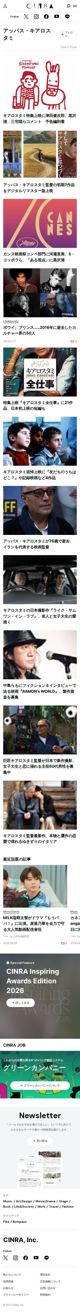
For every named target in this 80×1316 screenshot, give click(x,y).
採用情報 (8, 1281)
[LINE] (67, 17)
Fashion (68, 1206)
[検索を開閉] (68, 6)
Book (7, 1206)
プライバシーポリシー (16, 1294)
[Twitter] (26, 17)
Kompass (20, 1221)
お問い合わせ (47, 1288)
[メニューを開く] (75, 6)
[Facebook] (46, 17)
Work (41, 1206)
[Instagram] (36, 17)
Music (7, 1201)
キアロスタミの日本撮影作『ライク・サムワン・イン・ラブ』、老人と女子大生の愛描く (39, 616)
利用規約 (45, 1294)
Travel (53, 1206)
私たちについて (12, 1274)
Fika (6, 1221)
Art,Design (24, 1201)
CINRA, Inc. (20, 1240)
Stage (63, 1201)
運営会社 (45, 1274)
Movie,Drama (45, 1201)
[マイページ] (5, 6)
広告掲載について (50, 1281)
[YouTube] (57, 17)
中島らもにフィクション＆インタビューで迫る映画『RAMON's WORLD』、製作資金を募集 (39, 691)
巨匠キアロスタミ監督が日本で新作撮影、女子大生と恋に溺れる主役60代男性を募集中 (39, 766)
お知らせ (8, 1288)
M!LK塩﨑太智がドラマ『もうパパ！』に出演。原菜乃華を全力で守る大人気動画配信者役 (34, 923)
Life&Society (24, 1206)
